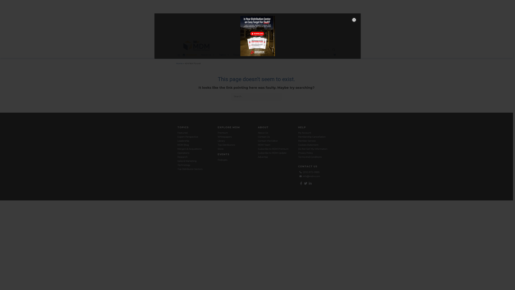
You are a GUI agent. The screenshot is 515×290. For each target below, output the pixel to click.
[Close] (354, 20)
